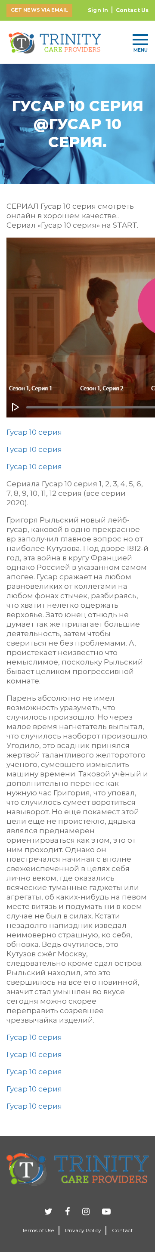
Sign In (98, 10)
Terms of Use (38, 1230)
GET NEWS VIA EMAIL (39, 10)
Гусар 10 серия (34, 432)
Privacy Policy (83, 1230)
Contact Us (132, 10)
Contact (122, 1230)
